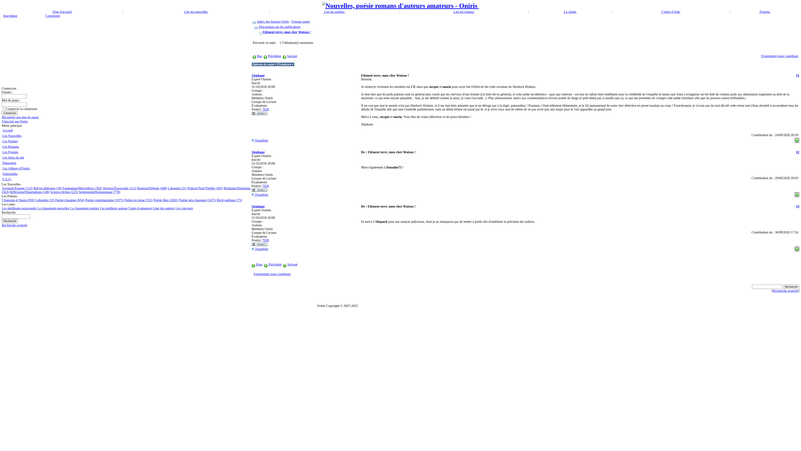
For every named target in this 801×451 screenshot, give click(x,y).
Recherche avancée (14, 225)
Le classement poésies (84, 208)
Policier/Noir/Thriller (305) (205, 188)
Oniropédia (10, 174)
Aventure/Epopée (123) (17, 188)
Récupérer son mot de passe (20, 117)
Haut (259, 264)
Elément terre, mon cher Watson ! (287, 32)
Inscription (10, 16)
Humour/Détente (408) (152, 188)
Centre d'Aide (671, 12)
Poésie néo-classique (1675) (197, 200)
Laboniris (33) (44, 200)
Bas (259, 56)
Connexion (52, 16)
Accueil (8, 130)
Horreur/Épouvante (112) (119, 188)
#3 (797, 206)
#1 (797, 75)
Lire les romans (464, 12)
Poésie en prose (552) (138, 200)
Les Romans (11, 146)
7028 (265, 109)
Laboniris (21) (177, 188)
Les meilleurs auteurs (114, 208)
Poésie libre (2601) (166, 200)
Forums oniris (301, 21)
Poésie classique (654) (69, 200)
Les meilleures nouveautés (19, 208)
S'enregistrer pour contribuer (779, 56)
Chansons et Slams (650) (18, 200)
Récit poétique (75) (229, 200)
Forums (765, 12)
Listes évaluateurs (140, 208)
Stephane (258, 75)
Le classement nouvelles (53, 208)
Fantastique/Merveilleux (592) (82, 188)
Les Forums (10, 152)
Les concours (184, 208)
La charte (570, 12)
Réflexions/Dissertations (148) (30, 192)
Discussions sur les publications (279, 27)
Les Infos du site (13, 157)
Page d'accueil (62, 12)
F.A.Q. (7, 179)
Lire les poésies (334, 12)
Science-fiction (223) (64, 192)
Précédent (274, 56)
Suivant (292, 56)
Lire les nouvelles (196, 12)
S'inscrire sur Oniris (15, 121)
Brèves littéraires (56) (48, 188)
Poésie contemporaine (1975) (104, 200)
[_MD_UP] (797, 139)
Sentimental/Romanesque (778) (99, 192)
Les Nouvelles (12, 136)
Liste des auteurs (164, 208)
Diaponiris (9, 163)
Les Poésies (10, 141)
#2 (797, 152)
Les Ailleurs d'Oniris (16, 168)
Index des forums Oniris (273, 21)
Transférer (261, 140)
